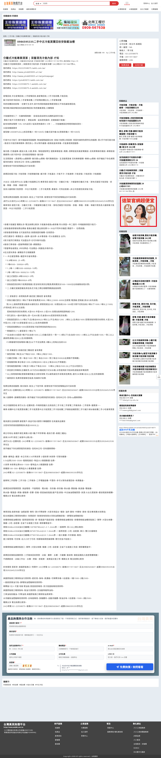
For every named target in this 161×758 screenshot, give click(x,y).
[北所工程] (93, 25)
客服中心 (110, 728)
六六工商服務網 (139, 728)
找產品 (13, 9)
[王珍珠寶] (15, 25)
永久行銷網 (144, 9)
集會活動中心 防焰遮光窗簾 (130, 395)
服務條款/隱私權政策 (115, 732)
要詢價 (57, 744)
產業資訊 (58, 736)
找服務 (5, 9)
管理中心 (146, 3)
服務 (38, 4)
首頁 (5, 36)
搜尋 (114, 3)
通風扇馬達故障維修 (127, 405)
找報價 (21, 9)
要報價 (57, 740)
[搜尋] (76, 3)
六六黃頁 (137, 740)
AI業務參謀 (122, 9)
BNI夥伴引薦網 (139, 752)
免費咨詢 (125, 65)
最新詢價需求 (31, 9)
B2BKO (136, 748)
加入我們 (154, 3)
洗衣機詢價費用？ (126, 416)
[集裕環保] (67, 25)
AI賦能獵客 (133, 9)
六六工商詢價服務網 (141, 732)
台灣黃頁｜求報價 (140, 744)
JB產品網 (137, 736)
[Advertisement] (138, 82)
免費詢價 (127, 4)
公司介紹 (139, 65)
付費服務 (154, 9)
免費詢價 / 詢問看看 (131, 667)
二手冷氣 (11, 36)
